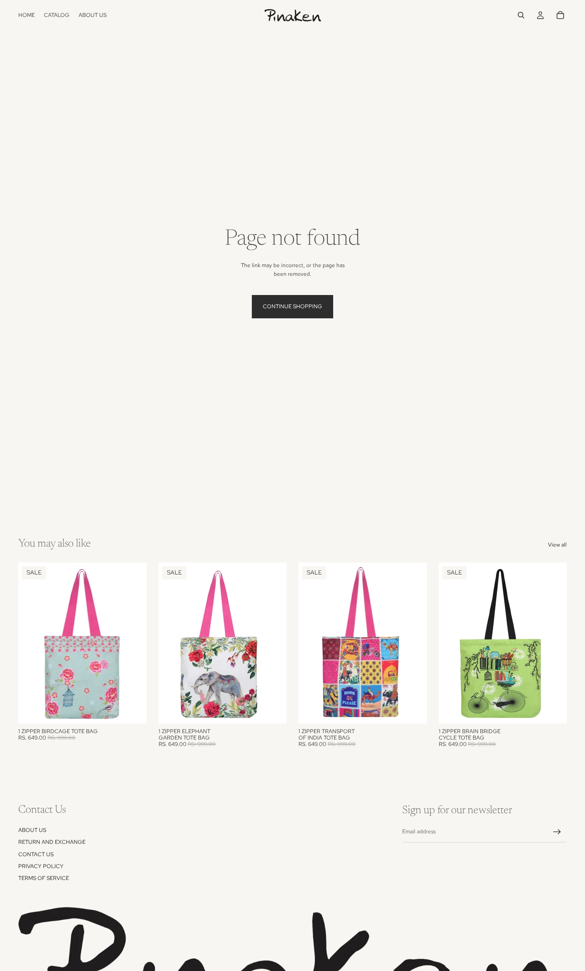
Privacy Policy (41, 866)
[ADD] (132, 709)
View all (557, 544)
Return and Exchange (51, 842)
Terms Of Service (43, 878)
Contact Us (35, 854)
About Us (32, 829)
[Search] (521, 15)
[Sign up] (557, 832)
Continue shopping (292, 306)
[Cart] (560, 15)
